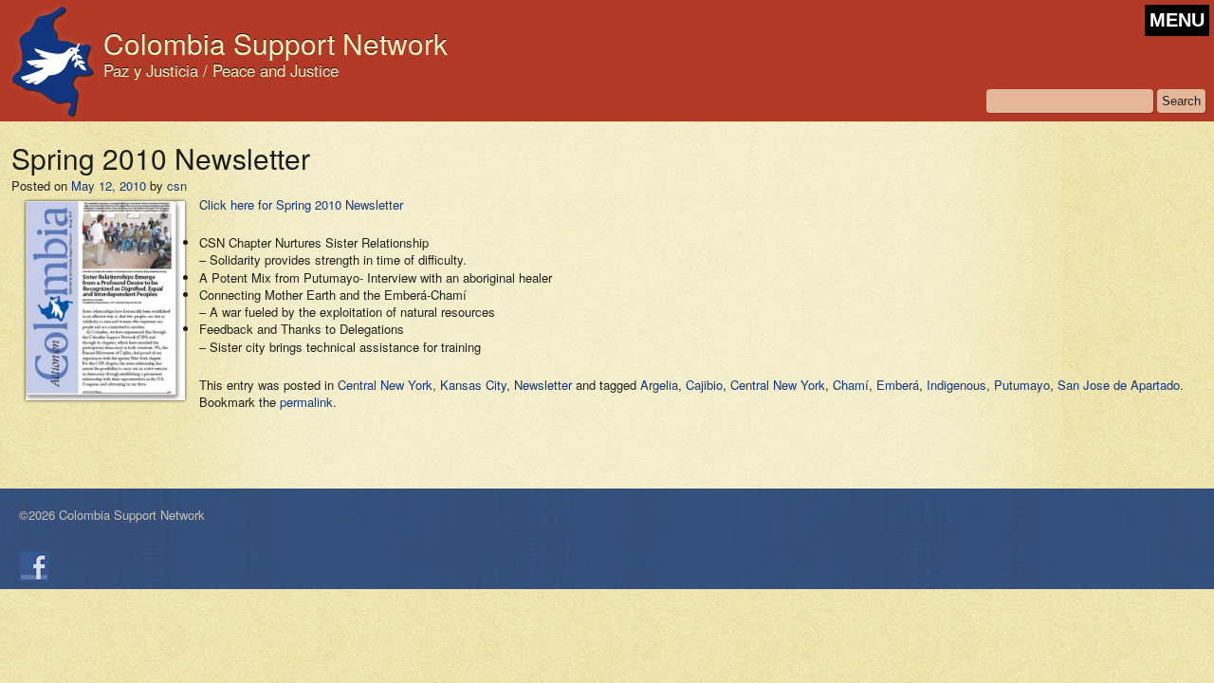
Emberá (897, 385)
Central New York (385, 385)
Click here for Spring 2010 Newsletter (301, 204)
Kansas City (473, 385)
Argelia (659, 385)
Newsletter (543, 385)
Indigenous (956, 385)
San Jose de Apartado (1119, 385)
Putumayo (1022, 385)
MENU (1177, 19)
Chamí (851, 385)
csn (177, 185)
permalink (306, 402)
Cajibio (704, 385)
